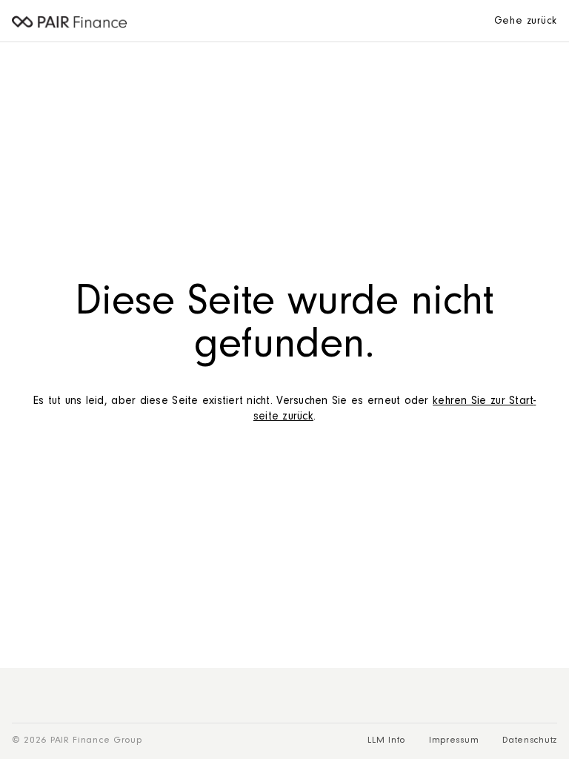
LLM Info (386, 741)
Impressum (454, 741)
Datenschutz (529, 741)
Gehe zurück (525, 22)
